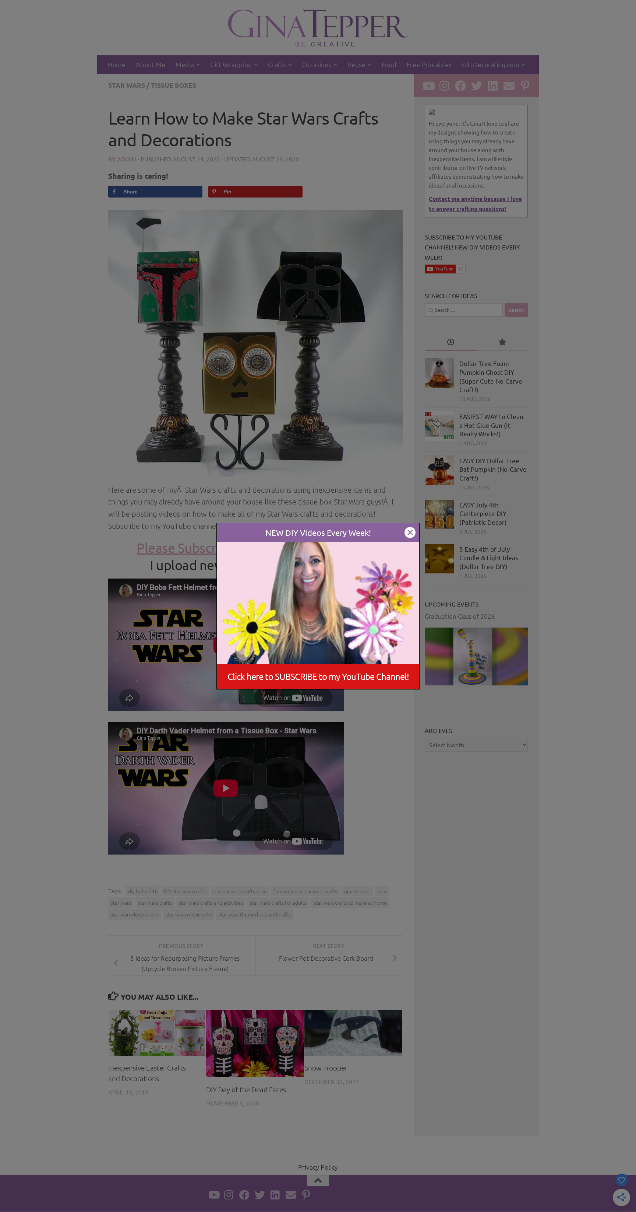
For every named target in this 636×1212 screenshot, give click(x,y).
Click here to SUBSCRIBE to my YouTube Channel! (318, 676)
